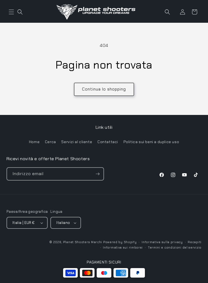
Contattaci (108, 141)
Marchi (96, 242)
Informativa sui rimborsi (123, 247)
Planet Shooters (76, 242)
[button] (11, 12)
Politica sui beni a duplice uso (151, 141)
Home (34, 141)
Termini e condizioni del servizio (175, 247)
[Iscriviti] (97, 174)
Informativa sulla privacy (162, 242)
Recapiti (195, 242)
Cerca (50, 141)
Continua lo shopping (104, 89)
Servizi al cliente (76, 141)
